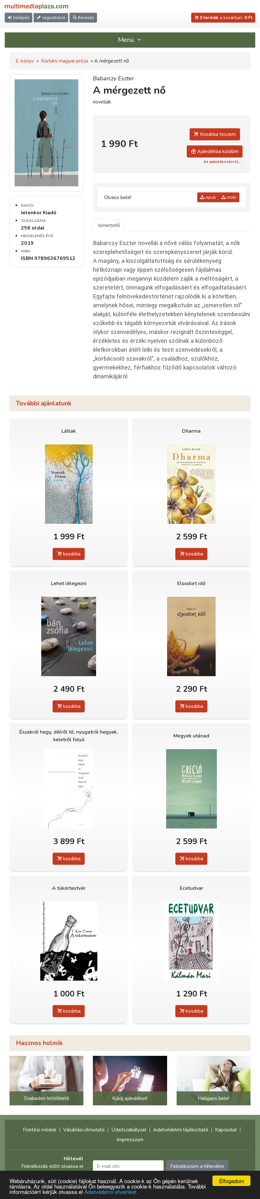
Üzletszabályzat (128, 1129)
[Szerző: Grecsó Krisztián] (191, 789)
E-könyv (25, 60)
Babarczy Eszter (113, 78)
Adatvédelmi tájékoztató (180, 1129)
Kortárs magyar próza (64, 60)
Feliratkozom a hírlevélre (197, 1166)
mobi (231, 197)
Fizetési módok (39, 1129)
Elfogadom (231, 1181)
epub (210, 197)
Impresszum (130, 1139)
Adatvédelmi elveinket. (111, 1192)
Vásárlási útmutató (84, 1129)
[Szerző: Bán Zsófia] (68, 636)
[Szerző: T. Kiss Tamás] (68, 941)
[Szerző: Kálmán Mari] (191, 941)
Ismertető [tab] (109, 225)
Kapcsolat (226, 1129)
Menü (127, 40)
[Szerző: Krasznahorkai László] (68, 789)
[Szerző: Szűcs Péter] (191, 484)
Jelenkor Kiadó (38, 212)
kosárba (71, 553)
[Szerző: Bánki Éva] (191, 636)
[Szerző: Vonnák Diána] (68, 484)
